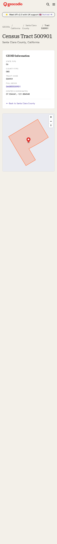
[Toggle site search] (48, 4)
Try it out (45, 14)
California (15, 28)
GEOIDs (6, 27)
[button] (29, 140)
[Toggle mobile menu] (54, 4)
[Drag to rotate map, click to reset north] (51, 125)
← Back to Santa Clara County (20, 103)
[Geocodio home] (17, 4)
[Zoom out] (51, 121)
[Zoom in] (51, 117)
